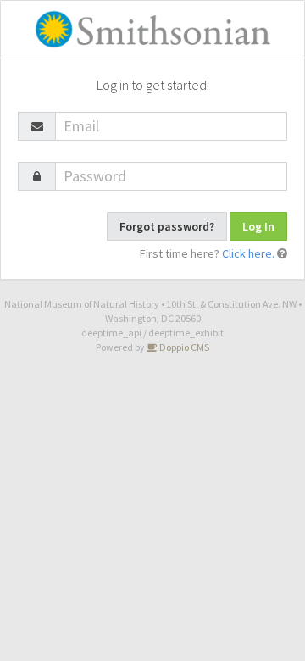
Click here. (248, 253)
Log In (258, 226)
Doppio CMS (183, 347)
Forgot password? (166, 226)
